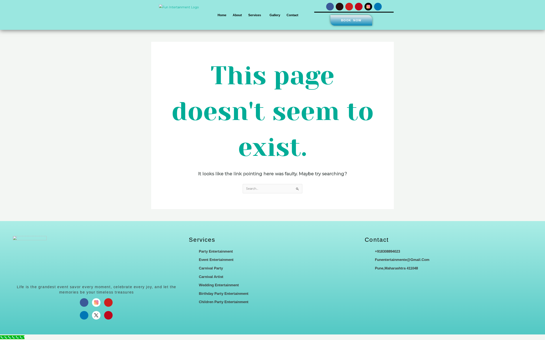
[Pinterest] (108, 315)
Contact (292, 15)
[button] (255, 15)
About (237, 15)
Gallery (275, 15)
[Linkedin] (84, 315)
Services (254, 15)
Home (222, 15)
